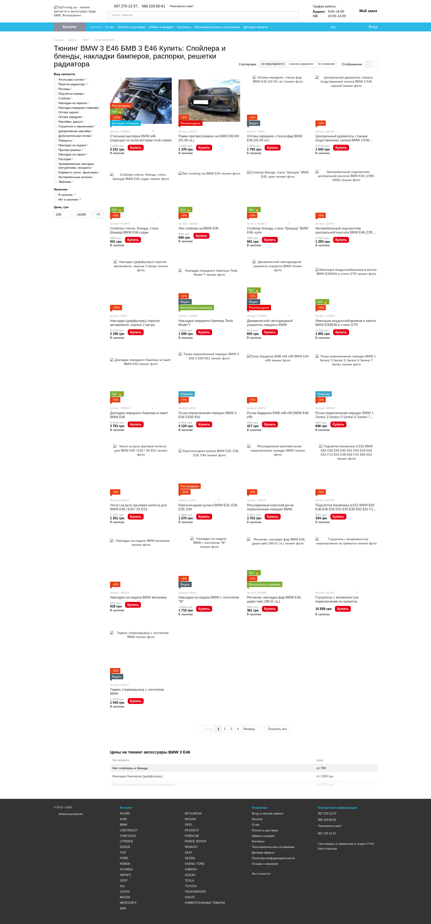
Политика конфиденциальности (273, 858)
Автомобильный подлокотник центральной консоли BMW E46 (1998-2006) (345, 232)
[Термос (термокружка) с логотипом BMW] (141, 654)
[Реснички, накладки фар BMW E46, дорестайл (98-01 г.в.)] (278, 562)
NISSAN (190, 819)
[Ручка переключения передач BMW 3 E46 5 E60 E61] (209, 377)
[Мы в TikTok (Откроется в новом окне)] (323, 27)
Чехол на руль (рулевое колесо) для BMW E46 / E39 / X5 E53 (138, 507)
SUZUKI (190, 875)
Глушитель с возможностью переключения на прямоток (337, 599)
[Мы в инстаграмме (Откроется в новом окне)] (313, 27)
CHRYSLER (128, 836)
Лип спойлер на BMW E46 (198, 228)
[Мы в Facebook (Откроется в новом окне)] (302, 27)
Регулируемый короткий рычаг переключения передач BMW (270, 507)
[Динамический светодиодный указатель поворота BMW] (278, 285)
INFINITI (125, 875)
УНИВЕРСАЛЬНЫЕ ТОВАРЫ (205, 902)
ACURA (125, 813)
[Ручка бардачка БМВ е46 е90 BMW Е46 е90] (278, 377)
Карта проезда (327, 848)
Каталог (96, 27)
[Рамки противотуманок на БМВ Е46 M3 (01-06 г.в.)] (209, 100)
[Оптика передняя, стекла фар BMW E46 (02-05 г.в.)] (278, 100)
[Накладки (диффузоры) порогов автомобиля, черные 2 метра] (141, 285)
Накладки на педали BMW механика (138, 597)
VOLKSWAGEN (195, 891)
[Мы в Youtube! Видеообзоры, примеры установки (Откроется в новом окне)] (307, 27)
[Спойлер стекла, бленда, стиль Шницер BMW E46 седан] (141, 193)
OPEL (189, 824)
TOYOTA (191, 886)
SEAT (188, 852)
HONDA (125, 863)
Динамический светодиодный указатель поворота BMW (269, 323)
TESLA (189, 880)
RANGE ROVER (195, 841)
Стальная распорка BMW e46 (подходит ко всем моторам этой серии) (141, 138)
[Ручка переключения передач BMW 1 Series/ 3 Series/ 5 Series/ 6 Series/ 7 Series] (346, 377)
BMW (123, 824)
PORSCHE (192, 836)
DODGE (125, 847)
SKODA (190, 858)
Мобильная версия (70, 814)
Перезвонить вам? (182, 6)
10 (152, 131)
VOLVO (190, 897)
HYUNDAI (126, 869)
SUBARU (191, 869)
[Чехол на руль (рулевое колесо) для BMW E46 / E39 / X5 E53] (141, 469)
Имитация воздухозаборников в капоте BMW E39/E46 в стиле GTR (345, 323)
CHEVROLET (129, 830)
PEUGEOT (192, 830)
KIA (122, 886)
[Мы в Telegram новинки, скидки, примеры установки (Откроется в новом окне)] (318, 27)
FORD (124, 858)
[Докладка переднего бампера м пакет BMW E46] (141, 377)
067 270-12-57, (126, 6)
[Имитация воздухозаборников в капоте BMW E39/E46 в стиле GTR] (346, 285)
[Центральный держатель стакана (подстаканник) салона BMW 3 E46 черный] (346, 100)
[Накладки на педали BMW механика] (141, 562)
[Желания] (356, 27)
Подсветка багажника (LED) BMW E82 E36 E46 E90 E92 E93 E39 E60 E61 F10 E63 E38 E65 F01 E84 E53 (345, 509)
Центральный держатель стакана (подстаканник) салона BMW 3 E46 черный (342, 140)
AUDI (123, 819)
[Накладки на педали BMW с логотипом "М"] (209, 562)
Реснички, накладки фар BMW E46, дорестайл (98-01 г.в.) (274, 599)
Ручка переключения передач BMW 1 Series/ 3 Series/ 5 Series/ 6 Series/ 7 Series (344, 417)
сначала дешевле (301, 64)
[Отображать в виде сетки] (368, 64)
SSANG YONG (195, 863)
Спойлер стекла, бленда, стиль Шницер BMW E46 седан (134, 230)
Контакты (184, 27)
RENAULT (191, 847)
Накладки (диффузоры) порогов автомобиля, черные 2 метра (135, 323)
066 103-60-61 (153, 6)
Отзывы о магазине (265, 863)
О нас (110, 27)
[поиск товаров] (295, 14)
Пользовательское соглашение (217, 27)
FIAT (123, 852)
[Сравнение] (347, 27)
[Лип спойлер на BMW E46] (209, 193)
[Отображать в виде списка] (374, 64)
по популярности (272, 64)
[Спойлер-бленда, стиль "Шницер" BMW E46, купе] (278, 193)
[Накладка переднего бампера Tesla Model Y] (209, 285)
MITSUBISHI (193, 813)
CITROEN (126, 841)
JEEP (124, 880)
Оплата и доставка (131, 27)
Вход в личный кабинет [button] (268, 813)
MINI (123, 908)
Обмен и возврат (161, 27)
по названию (326, 64)
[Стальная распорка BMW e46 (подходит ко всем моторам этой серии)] (141, 100)
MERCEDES (128, 902)
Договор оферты (256, 27)
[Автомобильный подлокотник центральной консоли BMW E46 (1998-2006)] (346, 193)
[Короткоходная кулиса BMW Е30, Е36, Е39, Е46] (209, 469)
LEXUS (125, 891)
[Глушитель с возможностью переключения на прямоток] (346, 562)
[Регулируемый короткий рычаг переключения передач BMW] (278, 469)
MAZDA (125, 897)
